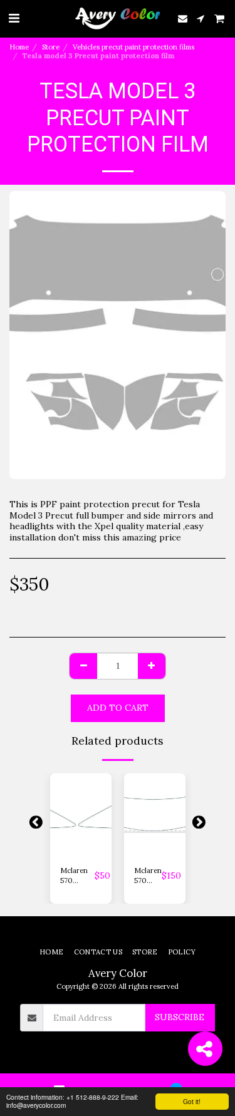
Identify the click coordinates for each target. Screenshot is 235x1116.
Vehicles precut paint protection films (133, 47)
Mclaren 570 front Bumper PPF (148, 876)
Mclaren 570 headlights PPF (77, 876)
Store (51, 47)
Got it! (192, 1101)
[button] (13, 18)
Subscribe (179, 1017)
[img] (81, 814)
